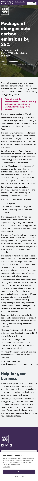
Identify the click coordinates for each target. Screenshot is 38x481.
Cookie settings (19, 476)
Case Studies (13, 62)
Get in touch (11, 416)
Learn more (6, 466)
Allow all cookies (19, 472)
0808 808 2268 (20, 2)
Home (3, 62)
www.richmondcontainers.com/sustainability (19, 364)
